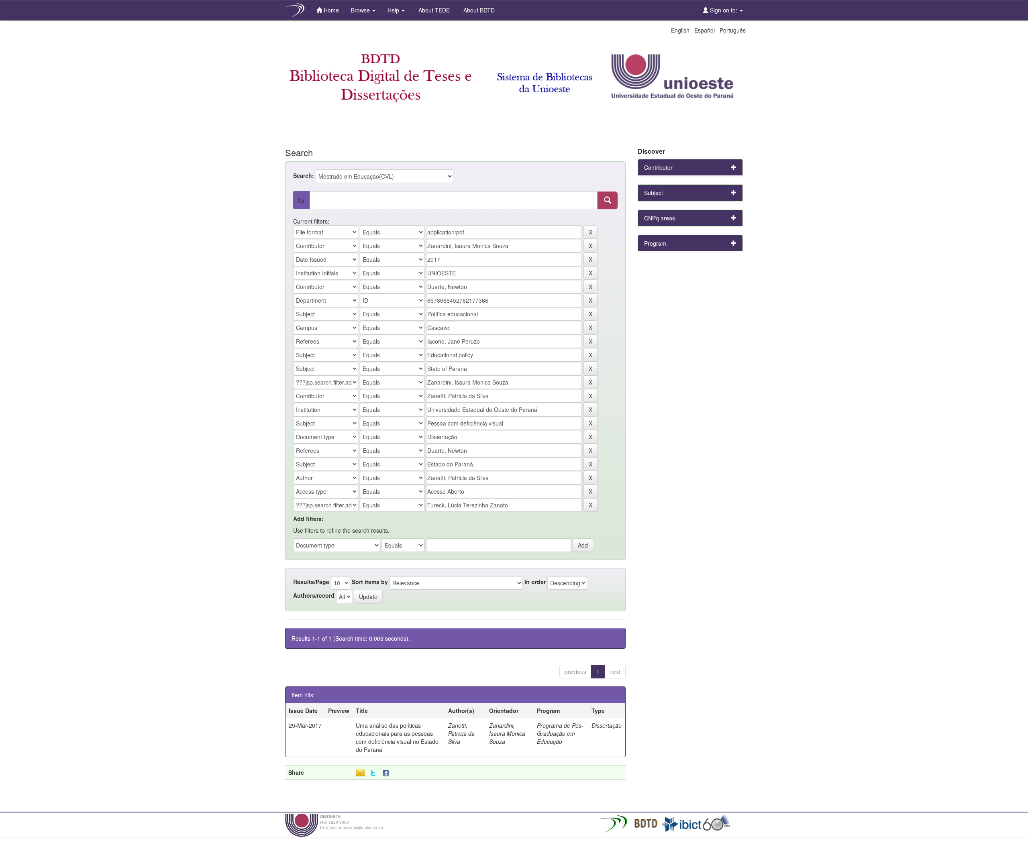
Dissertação (607, 725)
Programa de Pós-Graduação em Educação (560, 733)
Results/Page (311, 582)
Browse (361, 10)
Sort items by (370, 582)
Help (394, 10)
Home (330, 10)
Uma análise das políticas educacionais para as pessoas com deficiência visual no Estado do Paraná (397, 737)
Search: (303, 175)
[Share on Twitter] (373, 773)
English (680, 30)
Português (733, 30)
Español (704, 30)
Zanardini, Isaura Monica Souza (507, 733)
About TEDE (433, 10)
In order (535, 582)
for (301, 200)
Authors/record (314, 595)
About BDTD (478, 10)
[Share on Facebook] (387, 773)
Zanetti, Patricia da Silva (461, 733)
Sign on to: (723, 10)
